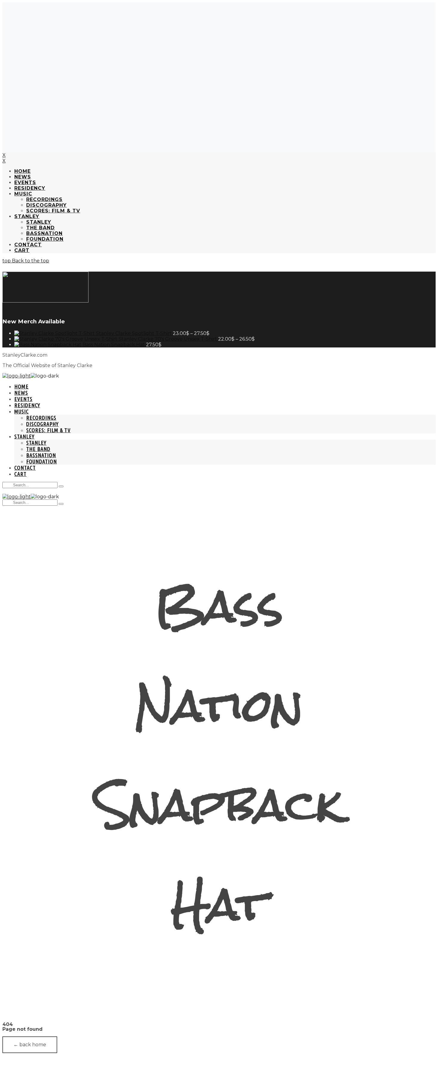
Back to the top (30, 261)
